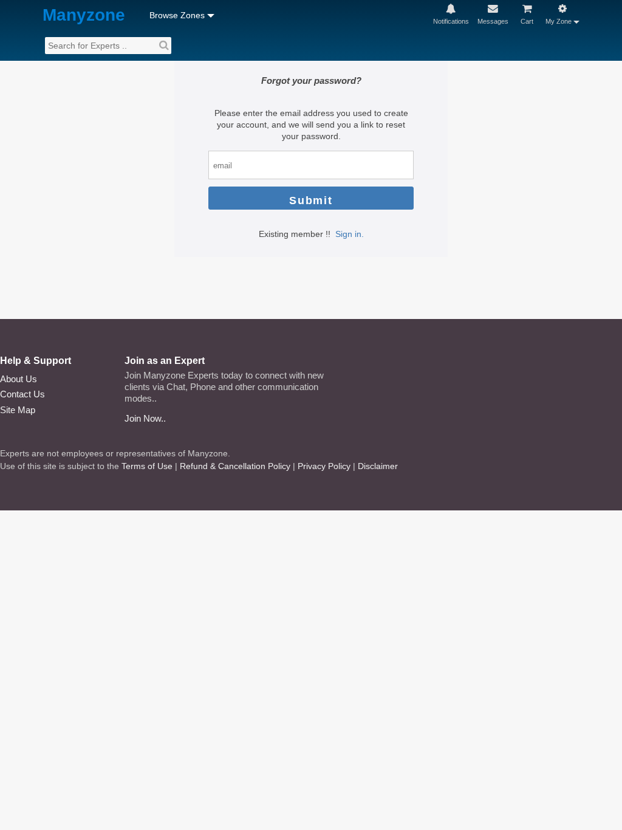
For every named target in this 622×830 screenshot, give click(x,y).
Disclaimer (378, 466)
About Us (18, 379)
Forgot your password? (311, 80)
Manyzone (84, 15)
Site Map (17, 410)
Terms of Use (147, 466)
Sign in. (349, 234)
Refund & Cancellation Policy (235, 466)
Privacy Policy (324, 466)
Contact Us (22, 394)
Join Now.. (145, 418)
